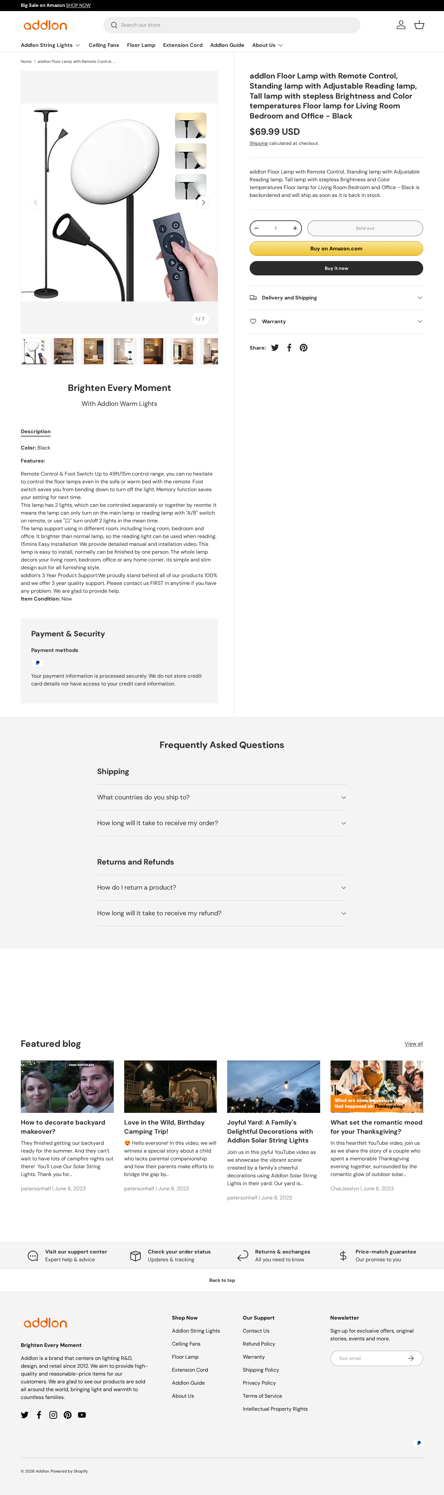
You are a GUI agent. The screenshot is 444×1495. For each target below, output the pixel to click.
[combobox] (231, 25)
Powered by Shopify (69, 1471)
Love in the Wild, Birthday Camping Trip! (164, 1127)
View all (414, 1043)
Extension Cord (182, 45)
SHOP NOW (78, 5)
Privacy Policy (259, 1382)
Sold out (365, 228)
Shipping (259, 143)
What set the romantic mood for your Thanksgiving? (377, 1127)
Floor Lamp (141, 45)
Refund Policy (259, 1343)
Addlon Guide (227, 45)
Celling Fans (104, 45)
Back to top (222, 1280)
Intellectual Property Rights (275, 1408)
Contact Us (256, 1330)
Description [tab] (36, 431)
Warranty (254, 1356)
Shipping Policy (261, 1369)
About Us (264, 45)
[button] (419, 25)
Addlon (42, 1471)
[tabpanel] (119, 523)
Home (26, 61)
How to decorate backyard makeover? (63, 1127)
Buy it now (336, 268)
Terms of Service (262, 1395)
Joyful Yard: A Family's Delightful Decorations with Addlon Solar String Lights (270, 1131)
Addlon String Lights (47, 45)
